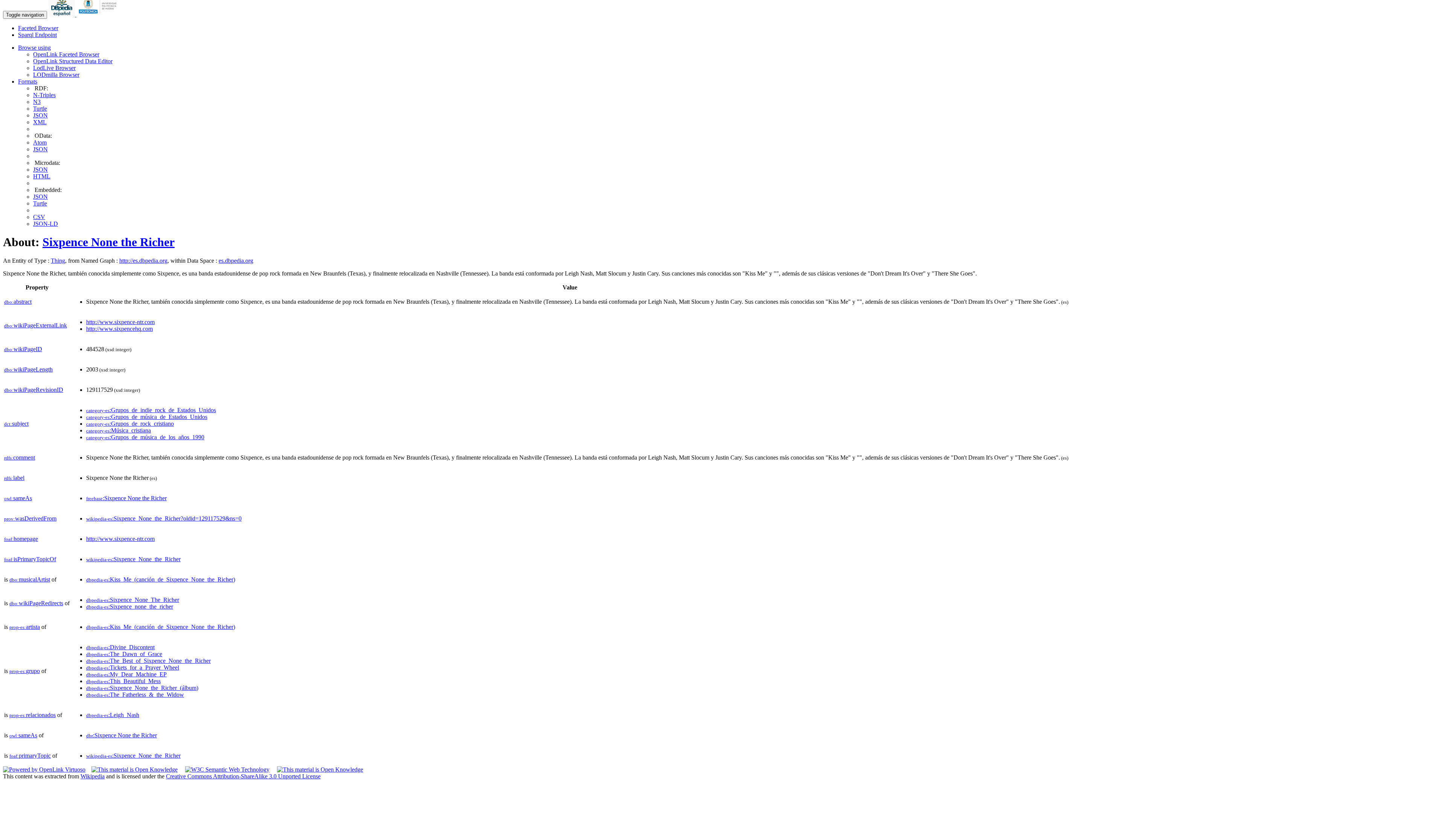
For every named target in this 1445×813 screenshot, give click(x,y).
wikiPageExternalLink (35, 325)
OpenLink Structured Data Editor (73, 61)
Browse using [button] (34, 47)
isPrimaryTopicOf (30, 559)
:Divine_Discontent (120, 647)
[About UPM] (99, 14)
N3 (37, 102)
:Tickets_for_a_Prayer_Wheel (132, 667)
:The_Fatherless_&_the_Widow (135, 694)
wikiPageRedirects (36, 603)
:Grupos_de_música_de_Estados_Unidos (146, 417)
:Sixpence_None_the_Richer (133, 559)
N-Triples (44, 95)
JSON (40, 115)
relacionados (32, 715)
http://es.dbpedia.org (143, 260)
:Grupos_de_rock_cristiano (130, 423)
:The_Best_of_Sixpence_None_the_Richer (148, 661)
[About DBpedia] (62, 14)
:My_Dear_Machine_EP (126, 674)
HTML (41, 176)
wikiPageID (23, 349)
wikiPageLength (28, 369)
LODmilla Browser (56, 75)
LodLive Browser (54, 68)
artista (24, 627)
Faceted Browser (38, 28)
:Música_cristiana (118, 430)
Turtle (40, 108)
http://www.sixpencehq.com (119, 329)
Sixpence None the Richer (109, 242)
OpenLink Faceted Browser (66, 54)
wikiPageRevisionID (33, 390)
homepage (21, 539)
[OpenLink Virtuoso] (44, 769)
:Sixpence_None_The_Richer (132, 600)
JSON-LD (45, 224)
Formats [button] (27, 81)
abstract (18, 301)
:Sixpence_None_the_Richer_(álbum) (142, 688)
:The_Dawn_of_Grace (124, 654)
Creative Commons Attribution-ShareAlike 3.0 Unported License (243, 776)
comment (19, 457)
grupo (24, 671)
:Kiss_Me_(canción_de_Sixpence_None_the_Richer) (160, 579)
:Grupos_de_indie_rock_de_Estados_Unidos (151, 410)
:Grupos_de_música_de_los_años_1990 (145, 437)
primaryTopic (30, 755)
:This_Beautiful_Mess (123, 681)
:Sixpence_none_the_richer (129, 606)
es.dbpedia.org (236, 260)
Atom (40, 142)
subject (16, 423)
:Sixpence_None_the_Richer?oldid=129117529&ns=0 (164, 518)
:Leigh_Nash (112, 715)
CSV (39, 217)
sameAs (18, 498)
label (14, 478)
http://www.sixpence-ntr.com (120, 322)
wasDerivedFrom (30, 518)
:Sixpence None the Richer (126, 498)
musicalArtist (29, 579)
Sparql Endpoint (37, 35)
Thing (58, 260)
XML (40, 122)
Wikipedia (93, 776)
